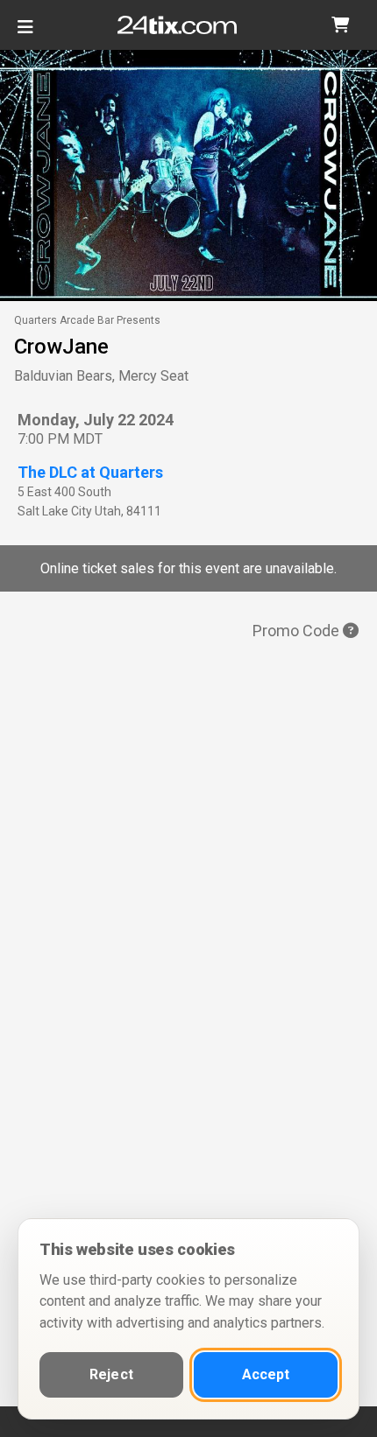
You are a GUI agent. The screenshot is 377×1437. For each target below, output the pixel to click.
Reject (111, 1374)
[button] (340, 25)
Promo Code (298, 630)
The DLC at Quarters (90, 472)
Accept (266, 1374)
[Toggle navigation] (25, 34)
